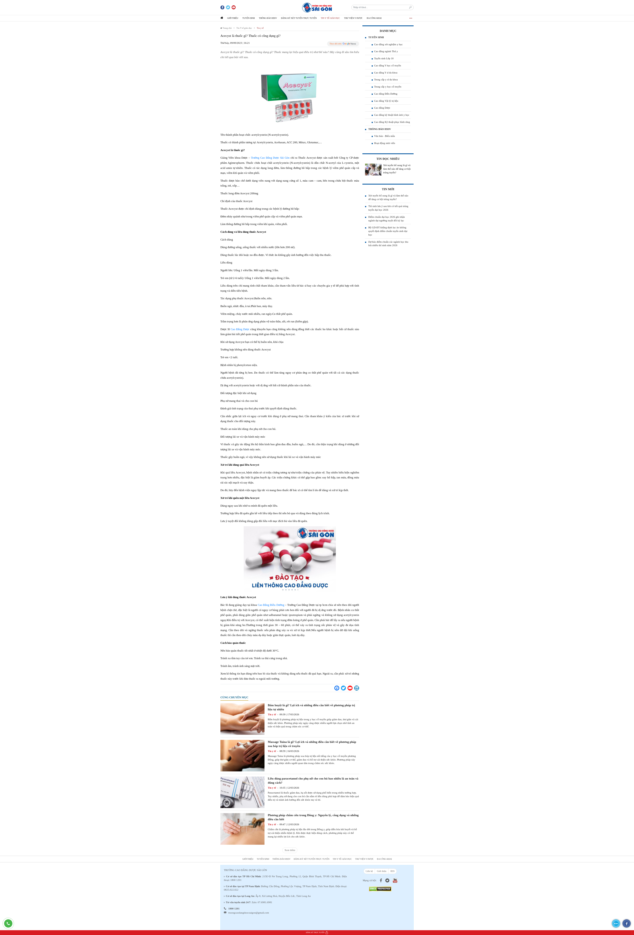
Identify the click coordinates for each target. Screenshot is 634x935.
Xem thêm (289, 850)
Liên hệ (369, 871)
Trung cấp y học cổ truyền (387, 86)
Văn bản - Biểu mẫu (384, 136)
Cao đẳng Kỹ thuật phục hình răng (392, 122)
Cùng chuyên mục (234, 697)
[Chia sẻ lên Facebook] (336, 688)
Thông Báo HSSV (268, 18)
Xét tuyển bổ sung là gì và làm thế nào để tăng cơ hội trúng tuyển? (397, 169)
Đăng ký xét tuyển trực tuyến (299, 18)
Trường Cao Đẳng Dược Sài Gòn (270, 157)
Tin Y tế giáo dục (330, 18)
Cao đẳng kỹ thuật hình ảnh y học (391, 115)
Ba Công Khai (374, 18)
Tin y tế (260, 28)
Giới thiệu (232, 18)
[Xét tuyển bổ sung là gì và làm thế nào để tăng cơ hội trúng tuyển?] (373, 169)
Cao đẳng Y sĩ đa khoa (385, 72)
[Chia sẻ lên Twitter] (343, 688)
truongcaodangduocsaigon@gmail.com (248, 912)
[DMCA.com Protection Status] (380, 888)
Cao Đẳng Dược (240, 329)
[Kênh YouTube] (350, 688)
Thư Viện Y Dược (353, 18)
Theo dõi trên (336, 43)
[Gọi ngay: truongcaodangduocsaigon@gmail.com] (10, 925)
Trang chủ (227, 28)
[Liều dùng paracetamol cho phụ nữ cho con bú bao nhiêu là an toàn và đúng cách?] (242, 792)
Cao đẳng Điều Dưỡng (385, 93)
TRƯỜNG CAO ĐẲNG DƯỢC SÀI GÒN (245, 870)
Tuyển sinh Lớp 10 (384, 58)
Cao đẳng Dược (382, 107)
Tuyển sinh (248, 18)
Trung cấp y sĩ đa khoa (386, 79)
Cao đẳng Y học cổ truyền (387, 65)
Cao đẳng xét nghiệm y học (388, 44)
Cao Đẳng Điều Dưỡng (271, 604)
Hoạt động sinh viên (384, 143)
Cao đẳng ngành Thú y (386, 51)
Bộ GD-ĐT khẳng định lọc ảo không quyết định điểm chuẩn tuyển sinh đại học (387, 231)
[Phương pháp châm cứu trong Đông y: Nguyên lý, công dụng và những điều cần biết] (242, 828)
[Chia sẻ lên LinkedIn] (356, 688)
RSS (392, 871)
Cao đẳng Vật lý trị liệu (386, 101)
